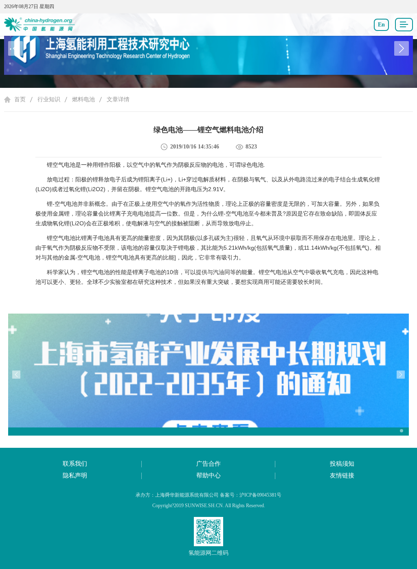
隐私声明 (75, 475)
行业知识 (48, 99)
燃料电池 (83, 99)
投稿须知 (342, 463)
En (381, 25)
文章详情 (118, 99)
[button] (401, 48)
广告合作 (208, 463)
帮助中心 (208, 475)
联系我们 (75, 463)
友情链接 (342, 475)
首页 (20, 99)
